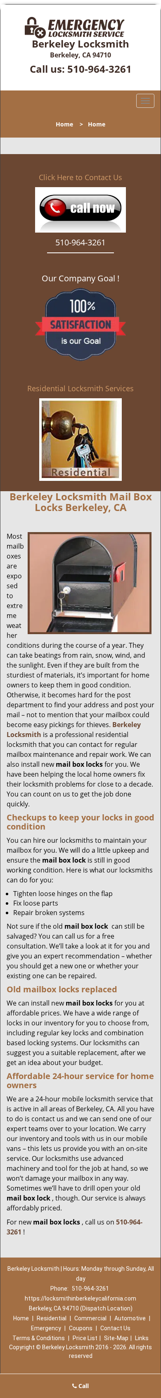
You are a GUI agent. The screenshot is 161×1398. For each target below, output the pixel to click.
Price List (85, 1338)
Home (64, 124)
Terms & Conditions (38, 1338)
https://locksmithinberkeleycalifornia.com (80, 1298)
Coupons (80, 1328)
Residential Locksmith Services (80, 388)
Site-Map (116, 1338)
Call (83, 1386)
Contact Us (115, 1328)
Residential (51, 1318)
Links (142, 1338)
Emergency (46, 1328)
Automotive (130, 1318)
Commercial (90, 1318)
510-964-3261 (99, 69)
